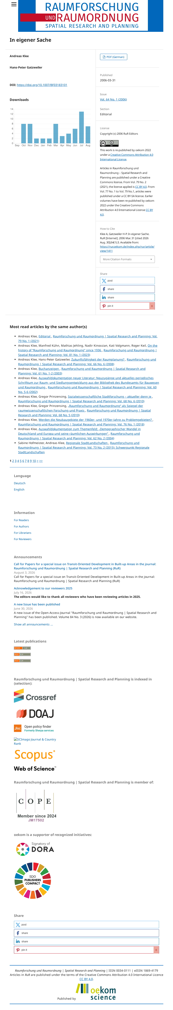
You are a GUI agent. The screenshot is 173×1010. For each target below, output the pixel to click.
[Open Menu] (14, 4)
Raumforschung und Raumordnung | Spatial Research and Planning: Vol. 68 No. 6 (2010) (81, 401)
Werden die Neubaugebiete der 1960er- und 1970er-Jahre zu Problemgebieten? (96, 420)
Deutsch (20, 483)
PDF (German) (115, 57)
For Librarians (22, 533)
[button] (127, 280)
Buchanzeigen (49, 369)
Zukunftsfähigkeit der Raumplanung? (98, 359)
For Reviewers (22, 539)
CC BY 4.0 (141, 187)
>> (41, 461)
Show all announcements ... (33, 624)
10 (34, 461)
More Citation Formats (117, 259)
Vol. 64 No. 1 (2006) (113, 99)
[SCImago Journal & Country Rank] (35, 744)
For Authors (21, 526)
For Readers (21, 520)
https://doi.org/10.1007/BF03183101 (42, 85)
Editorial (45, 336)
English (19, 489)
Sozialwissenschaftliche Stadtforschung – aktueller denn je (110, 396)
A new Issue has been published (37, 604)
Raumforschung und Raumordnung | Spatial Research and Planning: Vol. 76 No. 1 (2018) (81, 424)
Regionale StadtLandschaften (87, 443)
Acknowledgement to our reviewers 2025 (43, 588)
